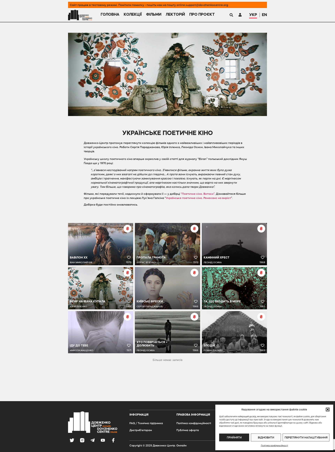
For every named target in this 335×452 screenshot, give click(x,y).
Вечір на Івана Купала (87, 301)
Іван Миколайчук (81, 262)
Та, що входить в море (222, 301)
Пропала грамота (151, 257)
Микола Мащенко (81, 350)
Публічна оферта (187, 430)
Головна (110, 15)
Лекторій (175, 15)
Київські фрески (150, 301)
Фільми (153, 15)
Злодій (209, 345)
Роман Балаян (213, 350)
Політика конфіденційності (274, 445)
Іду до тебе (79, 345)
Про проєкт (202, 15)
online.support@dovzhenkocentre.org (202, 4)
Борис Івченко (146, 262)
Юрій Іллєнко (78, 306)
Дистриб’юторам (140, 430)
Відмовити (266, 437)
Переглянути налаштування (306, 437)
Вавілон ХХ (78, 257)
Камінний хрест (216, 257)
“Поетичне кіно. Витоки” (197, 193)
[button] (327, 409)
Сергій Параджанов (150, 306)
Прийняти (234, 437)
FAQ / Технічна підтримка (146, 423)
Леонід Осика (213, 262)
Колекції (133, 15)
